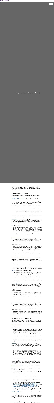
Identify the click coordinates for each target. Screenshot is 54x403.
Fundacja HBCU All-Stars (25, 384)
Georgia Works (32, 384)
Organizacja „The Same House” (16, 365)
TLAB (20, 384)
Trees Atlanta (14, 343)
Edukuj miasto (35, 383)
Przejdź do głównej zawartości (4, 0)
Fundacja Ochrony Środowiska (16, 324)
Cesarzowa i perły (30, 383)
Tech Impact (13, 270)
